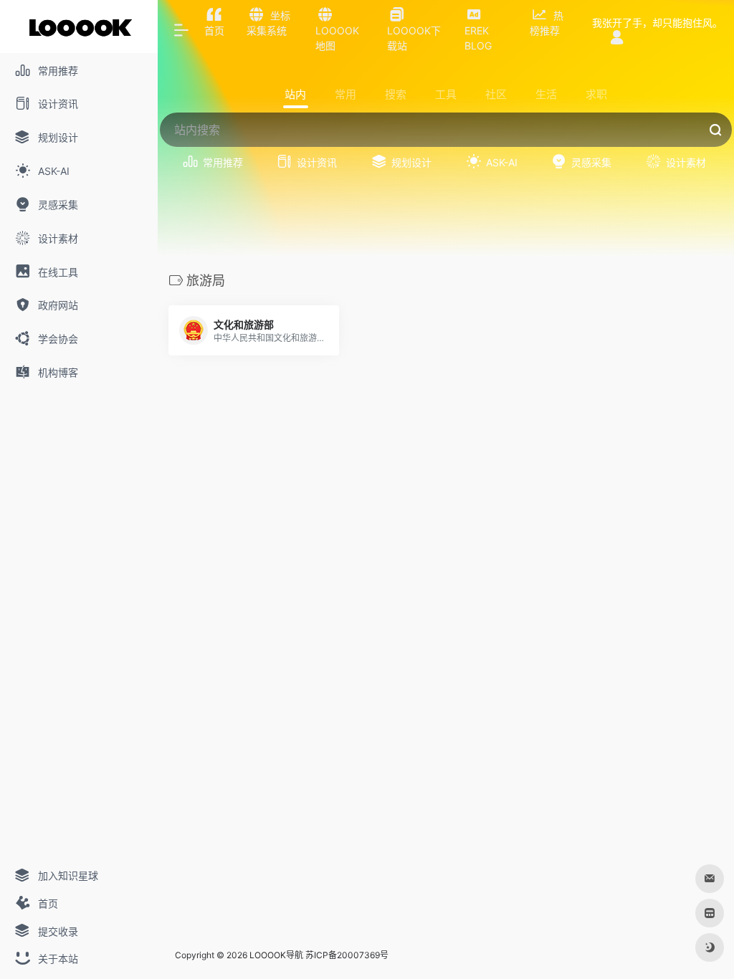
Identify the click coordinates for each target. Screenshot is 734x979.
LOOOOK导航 (276, 955)
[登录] (616, 38)
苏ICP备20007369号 (347, 955)
